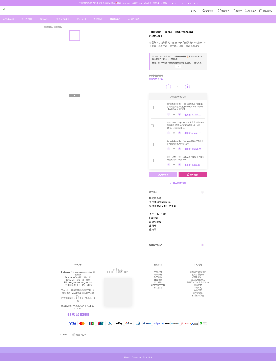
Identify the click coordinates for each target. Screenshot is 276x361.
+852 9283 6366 (78, 277)
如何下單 (198, 290)
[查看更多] (178, 67)
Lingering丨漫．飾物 (78, 279)
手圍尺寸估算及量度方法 (198, 282)
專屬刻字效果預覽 (198, 271)
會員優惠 (158, 279)
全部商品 (48, 26)
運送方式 (198, 285)
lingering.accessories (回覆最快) (78, 273)
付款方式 (198, 287)
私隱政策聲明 (198, 295)
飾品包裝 (158, 277)
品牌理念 (158, 271)
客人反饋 (158, 282)
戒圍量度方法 (198, 277)
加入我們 (158, 287)
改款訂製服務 (198, 274)
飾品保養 (158, 274)
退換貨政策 (198, 292)
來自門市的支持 (158, 285)
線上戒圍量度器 (198, 279)
